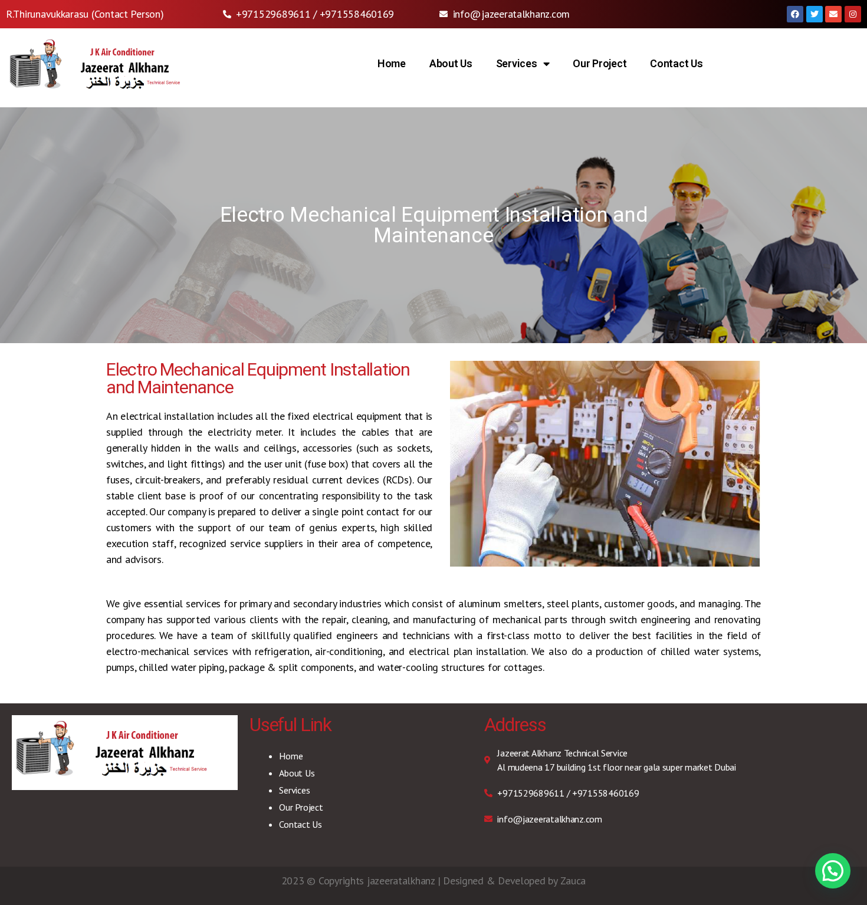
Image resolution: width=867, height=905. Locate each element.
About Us (450, 63)
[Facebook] (795, 14)
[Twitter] (814, 14)
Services (516, 63)
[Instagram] (853, 14)
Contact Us (676, 63)
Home (391, 63)
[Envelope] (833, 14)
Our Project (599, 63)
